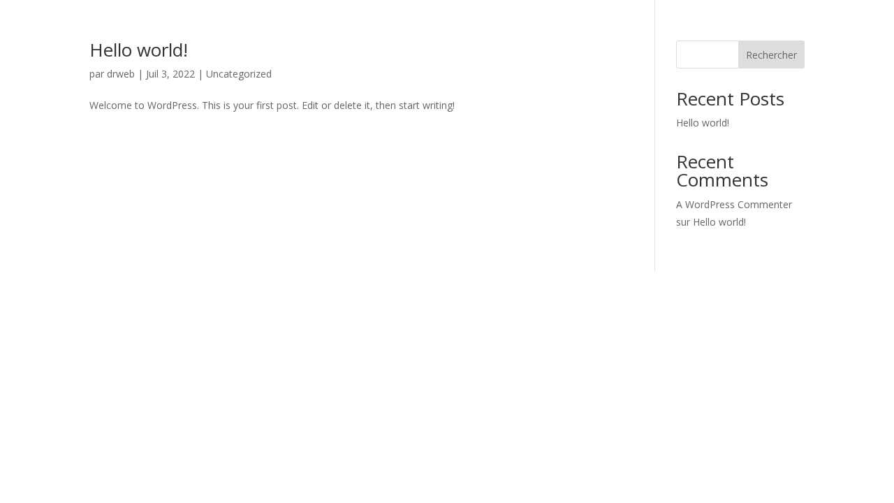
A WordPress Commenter (734, 204)
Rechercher (771, 54)
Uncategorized (239, 73)
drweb (121, 73)
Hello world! (138, 49)
